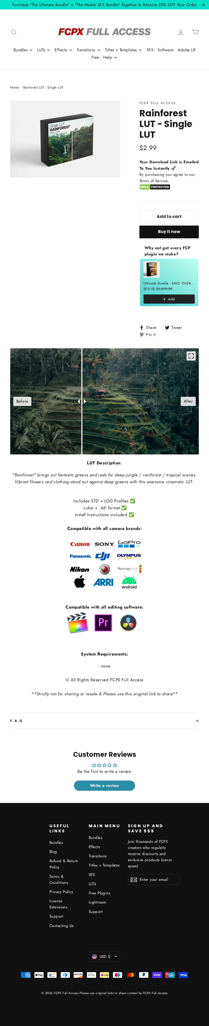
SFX (92, 874)
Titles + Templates (104, 865)
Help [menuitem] (107, 57)
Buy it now (169, 231)
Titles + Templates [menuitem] (121, 50)
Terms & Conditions (58, 879)
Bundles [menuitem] (21, 50)
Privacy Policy (61, 892)
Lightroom (97, 902)
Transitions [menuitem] (86, 50)
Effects (94, 847)
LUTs (92, 884)
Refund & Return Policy (63, 864)
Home (14, 87)
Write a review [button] (104, 785)
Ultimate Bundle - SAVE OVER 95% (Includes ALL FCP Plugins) (169, 283)
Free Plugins (99, 893)
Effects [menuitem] (61, 50)
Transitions (98, 856)
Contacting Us (61, 926)
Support (56, 916)
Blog (53, 852)
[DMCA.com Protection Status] (154, 189)
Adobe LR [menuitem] (186, 50)
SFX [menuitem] (150, 50)
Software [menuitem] (165, 50)
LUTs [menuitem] (41, 50)
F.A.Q (16, 720)
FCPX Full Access (157, 103)
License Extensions (58, 904)
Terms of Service (153, 181)
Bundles (56, 842)
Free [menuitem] (95, 57)
